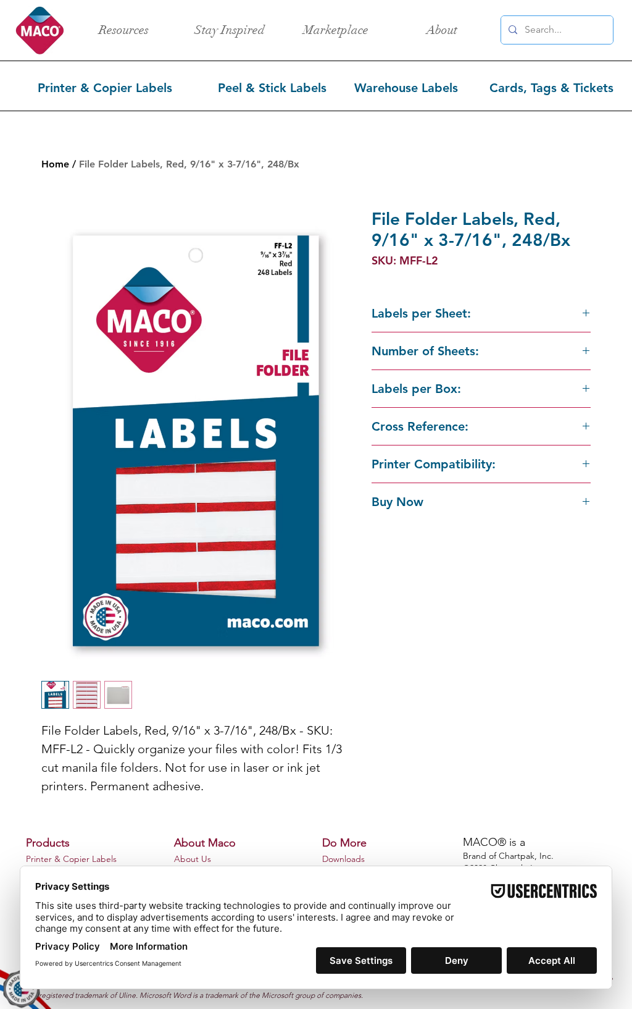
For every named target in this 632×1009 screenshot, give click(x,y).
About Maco (205, 843)
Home (55, 164)
